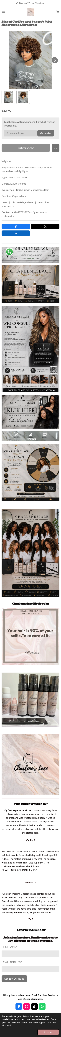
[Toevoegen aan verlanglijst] (55, 148)
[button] (8, 97)
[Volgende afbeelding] (55, 60)
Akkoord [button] (48, 1032)
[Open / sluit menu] (3, 11)
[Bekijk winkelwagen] (57, 11)
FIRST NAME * (9, 946)
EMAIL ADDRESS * (12, 961)
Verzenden (45, 133)
